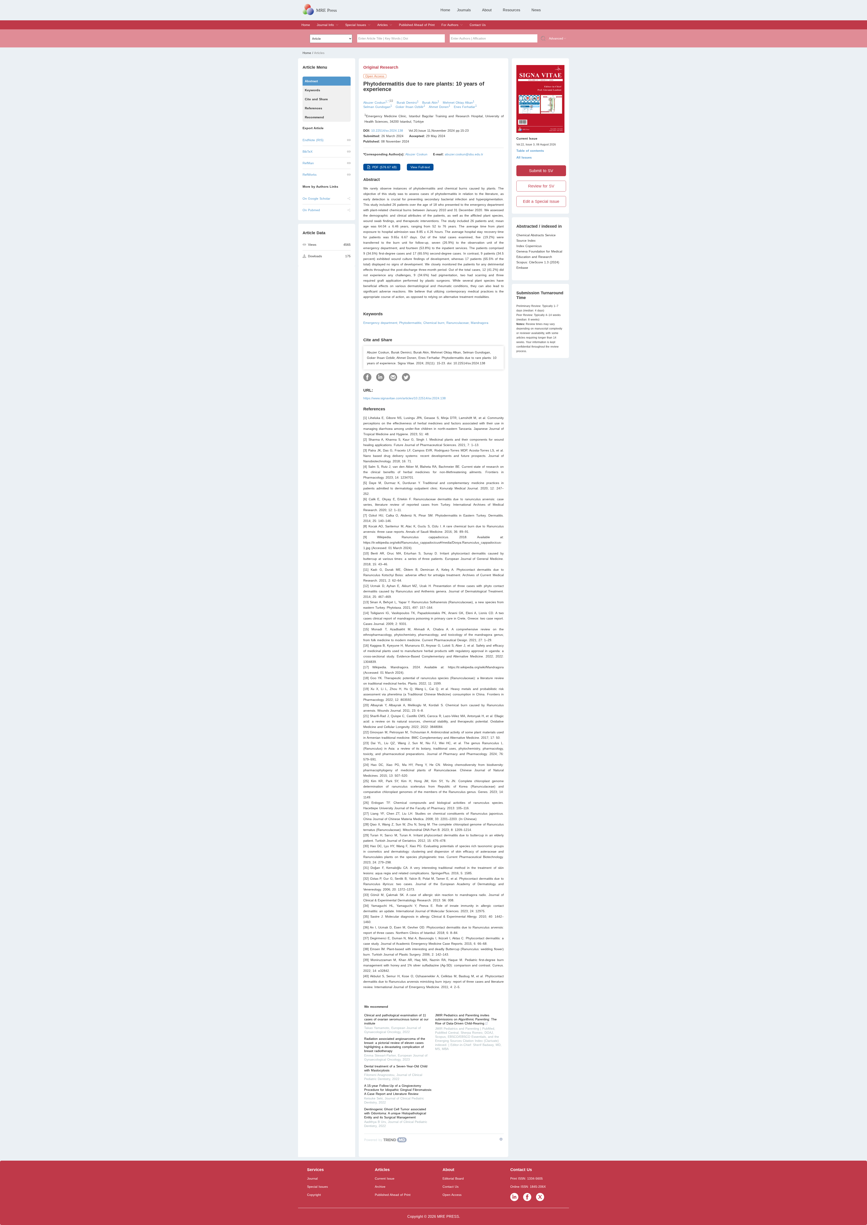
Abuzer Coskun (416, 154)
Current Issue (384, 1178)
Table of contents (530, 150)
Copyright (314, 1195)
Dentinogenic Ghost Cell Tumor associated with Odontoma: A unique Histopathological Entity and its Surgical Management (395, 1113)
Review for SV (541, 186)
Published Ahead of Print (417, 25)
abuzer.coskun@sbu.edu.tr (464, 154)
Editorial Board (453, 1178)
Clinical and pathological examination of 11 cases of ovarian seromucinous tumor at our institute (396, 1019)
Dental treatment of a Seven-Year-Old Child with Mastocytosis (395, 1068)
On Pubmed (311, 210)
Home (445, 10)
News (536, 10)
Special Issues (355, 25)
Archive (380, 1186)
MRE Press (326, 10)
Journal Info (325, 25)
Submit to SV (541, 170)
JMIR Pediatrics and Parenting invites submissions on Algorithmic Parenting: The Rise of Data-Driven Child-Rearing (466, 1019)
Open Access (452, 1195)
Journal (312, 1178)
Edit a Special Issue (541, 201)
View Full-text (420, 167)
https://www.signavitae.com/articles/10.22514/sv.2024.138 (404, 398)
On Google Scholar (316, 198)
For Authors (449, 25)
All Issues (524, 157)
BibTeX (307, 151)
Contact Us (478, 25)
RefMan (308, 163)
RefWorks (310, 174)
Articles (382, 25)
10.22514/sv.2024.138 (387, 130)
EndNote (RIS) (313, 140)
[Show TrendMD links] (501, 1139)
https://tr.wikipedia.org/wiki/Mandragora (476, 667)
